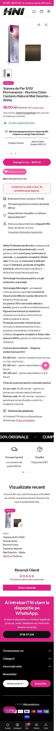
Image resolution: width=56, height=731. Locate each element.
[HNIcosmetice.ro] (13, 11)
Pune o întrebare (25, 420)
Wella (6, 533)
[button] (39, 25)
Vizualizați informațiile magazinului (25, 232)
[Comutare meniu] (49, 11)
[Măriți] (27, 44)
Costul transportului (26, 112)
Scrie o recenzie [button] (27, 587)
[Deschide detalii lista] (45, 365)
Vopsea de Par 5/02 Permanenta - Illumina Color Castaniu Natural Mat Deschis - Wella (14, 545)
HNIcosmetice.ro (31, 704)
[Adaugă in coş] (21, 525)
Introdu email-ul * (15, 683)
